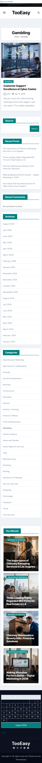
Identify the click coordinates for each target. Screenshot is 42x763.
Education (7, 397)
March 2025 (8, 329)
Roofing (6, 471)
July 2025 (7, 304)
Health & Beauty (10, 434)
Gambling (8, 82)
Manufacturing (9, 459)
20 (21, 713)
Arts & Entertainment (12, 378)
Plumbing (7, 465)
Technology (8, 496)
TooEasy (21, 12)
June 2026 (7, 236)
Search (9, 120)
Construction (8, 391)
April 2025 (7, 323)
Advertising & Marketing (13, 360)
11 (9, 709)
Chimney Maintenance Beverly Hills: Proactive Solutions (18, 167)
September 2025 (10, 292)
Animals (6, 372)
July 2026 (7, 230)
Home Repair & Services (13, 446)
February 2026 (9, 261)
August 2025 (8, 298)
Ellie (9, 94)
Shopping (7, 490)
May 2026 (7, 242)
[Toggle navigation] (4, 12)
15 (32, 709)
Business (7, 384)
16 (38, 709)
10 (4, 709)
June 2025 (7, 310)
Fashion (6, 403)
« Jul (3, 732)
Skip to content (6, 1)
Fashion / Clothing (11, 409)
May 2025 (7, 317)
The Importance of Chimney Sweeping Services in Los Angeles (19, 149)
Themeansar (21, 759)
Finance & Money (10, 415)
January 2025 (9, 341)
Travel (5, 508)
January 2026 (9, 267)
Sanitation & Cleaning (12, 477)
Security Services (10, 484)
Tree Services (9, 515)
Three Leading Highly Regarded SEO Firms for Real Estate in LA (19, 158)
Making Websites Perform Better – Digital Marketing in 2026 (20, 675)
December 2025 (10, 273)
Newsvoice (33, 756)
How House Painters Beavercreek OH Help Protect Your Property (19, 184)
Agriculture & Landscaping (14, 366)
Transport (7, 502)
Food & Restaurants (11, 422)
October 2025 (9, 286)
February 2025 (9, 335)
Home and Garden (11, 440)
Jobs (5, 453)
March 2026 (8, 255)
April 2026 (7, 248)
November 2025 (10, 279)
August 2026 (8, 224)
